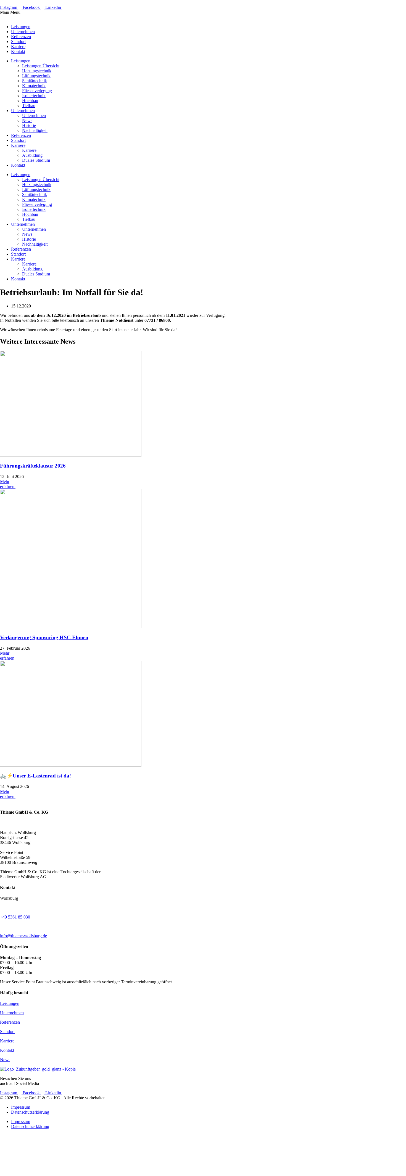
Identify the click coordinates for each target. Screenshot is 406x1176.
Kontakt (18, 51)
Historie (29, 125)
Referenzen (21, 36)
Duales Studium (36, 160)
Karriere (18, 46)
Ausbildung (32, 155)
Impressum (20, 1107)
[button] (203, 15)
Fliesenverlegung (37, 90)
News (27, 120)
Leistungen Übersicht (40, 65)
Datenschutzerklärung (30, 1112)
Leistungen (20, 26)
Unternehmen (23, 31)
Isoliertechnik (34, 95)
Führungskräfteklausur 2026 (33, 466)
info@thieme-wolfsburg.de (23, 935)
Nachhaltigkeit (35, 130)
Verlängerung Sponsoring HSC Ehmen (44, 637)
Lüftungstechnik (36, 75)
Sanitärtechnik (34, 80)
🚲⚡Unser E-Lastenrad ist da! (35, 776)
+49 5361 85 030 (15, 917)
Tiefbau (28, 105)
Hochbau (30, 100)
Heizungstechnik (36, 70)
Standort (18, 41)
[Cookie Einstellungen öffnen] (41, 1173)
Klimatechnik (34, 85)
